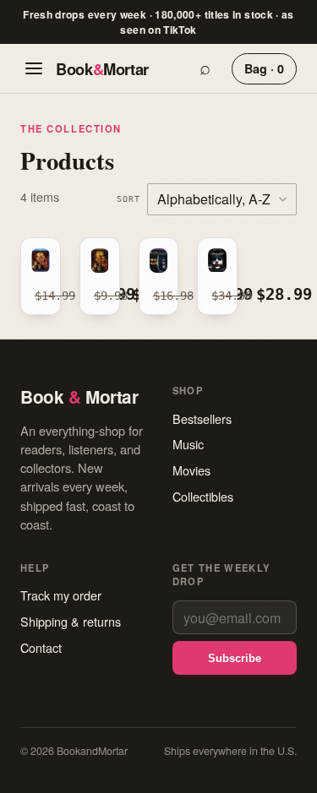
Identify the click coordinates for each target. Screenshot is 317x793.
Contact (41, 647)
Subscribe (234, 658)
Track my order (60, 595)
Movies (191, 470)
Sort (128, 198)
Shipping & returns (70, 621)
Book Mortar (102, 68)
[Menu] (33, 68)
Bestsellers (202, 418)
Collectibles (202, 496)
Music (188, 444)
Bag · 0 (264, 68)
